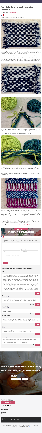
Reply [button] (37, 293)
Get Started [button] (8, 402)
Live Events (3, 411)
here (20, 242)
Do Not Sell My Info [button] (35, 425)
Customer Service (5, 415)
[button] (1, 15)
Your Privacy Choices (24, 426)
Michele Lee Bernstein (14, 12)
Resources (3, 412)
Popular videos (4, 409)
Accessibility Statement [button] (16, 426)
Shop (2, 413)
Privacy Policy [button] (27, 425)
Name (4, 248)
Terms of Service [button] (21, 425)
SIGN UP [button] (24, 378)
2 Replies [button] (32, 304)
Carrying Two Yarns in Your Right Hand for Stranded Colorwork (23, 225)
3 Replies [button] (32, 313)
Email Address (24, 249)
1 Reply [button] (32, 344)
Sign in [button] (37, 246)
